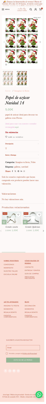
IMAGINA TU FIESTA (11, 306)
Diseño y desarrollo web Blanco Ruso (32, 397)
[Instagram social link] (10, 371)
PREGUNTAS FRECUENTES (30, 277)
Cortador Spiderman (32, 227)
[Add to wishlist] (18, 215)
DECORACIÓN (30, 306)
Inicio (7, 91)
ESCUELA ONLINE (10, 274)
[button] (4, 42)
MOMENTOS (8, 309)
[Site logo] (22, 9)
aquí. (17, 127)
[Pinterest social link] (18, 171)
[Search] (30, 9)
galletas (17, 167)
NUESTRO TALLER (11, 271)
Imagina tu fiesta (21, 91)
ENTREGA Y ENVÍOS (32, 270)
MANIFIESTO (8, 268)
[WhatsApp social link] (24, 171)
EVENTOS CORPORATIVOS (10, 316)
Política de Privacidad (30, 353)
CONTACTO (29, 267)
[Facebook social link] (12, 171)
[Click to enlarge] (6, 64)
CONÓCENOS (9, 265)
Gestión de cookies (31, 394)
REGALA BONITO (10, 312)
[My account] (35, 9)
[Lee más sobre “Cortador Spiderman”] (25, 222)
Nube (33, 162)
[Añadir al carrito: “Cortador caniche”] (4, 222)
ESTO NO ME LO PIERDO (23, 360)
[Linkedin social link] (21, 171)
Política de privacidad (17, 394)
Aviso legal (6, 394)
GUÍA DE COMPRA (32, 274)
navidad (24, 167)
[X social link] (15, 171)
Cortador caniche (11, 227)
